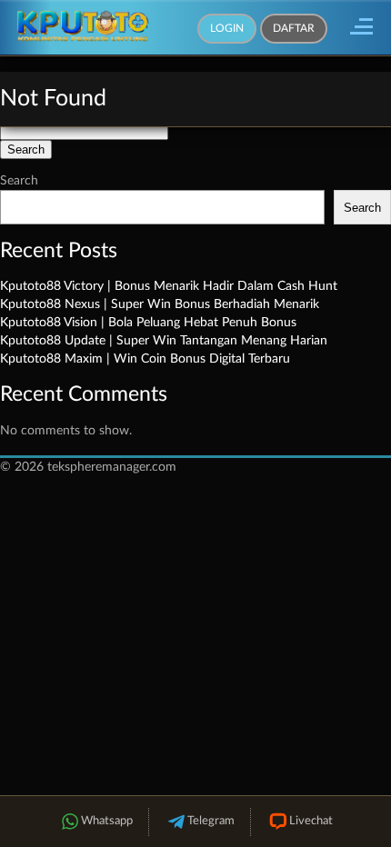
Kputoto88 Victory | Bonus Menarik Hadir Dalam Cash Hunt (168, 286)
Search (19, 180)
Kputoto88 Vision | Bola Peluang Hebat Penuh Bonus (148, 322)
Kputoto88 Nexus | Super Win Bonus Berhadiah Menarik (159, 304)
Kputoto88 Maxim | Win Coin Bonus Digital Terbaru (145, 359)
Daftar (294, 28)
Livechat (311, 821)
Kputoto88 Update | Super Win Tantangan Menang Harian (163, 340)
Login (227, 28)
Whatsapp (107, 821)
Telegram (211, 821)
